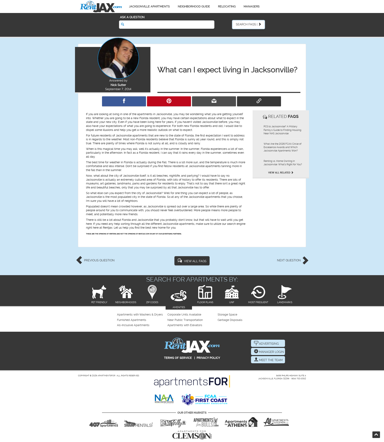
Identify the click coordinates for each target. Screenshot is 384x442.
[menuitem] (141, 314)
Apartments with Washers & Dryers (140, 314)
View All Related (279, 172)
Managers (252, 6)
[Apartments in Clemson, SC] (192, 435)
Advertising (268, 343)
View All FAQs (195, 261)
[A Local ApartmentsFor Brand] (192, 381)
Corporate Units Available (184, 314)
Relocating (227, 6)
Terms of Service (178, 358)
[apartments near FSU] (173, 422)
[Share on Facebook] (124, 101)
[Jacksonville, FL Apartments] (101, 6)
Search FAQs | (247, 24)
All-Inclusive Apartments (133, 325)
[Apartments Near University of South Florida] (206, 422)
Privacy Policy (208, 358)
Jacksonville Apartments (149, 6)
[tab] (99, 295)
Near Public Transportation (185, 320)
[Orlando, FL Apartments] (103, 422)
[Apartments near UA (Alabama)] (276, 422)
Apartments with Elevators (184, 325)
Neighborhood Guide (194, 6)
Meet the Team (270, 360)
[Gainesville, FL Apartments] (138, 422)
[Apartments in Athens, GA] (241, 422)
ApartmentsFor (106, 375)
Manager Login (271, 352)
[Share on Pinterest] (169, 101)
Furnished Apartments (131, 320)
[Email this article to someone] (214, 101)
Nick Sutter (118, 85)
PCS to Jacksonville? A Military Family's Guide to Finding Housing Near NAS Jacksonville (282, 130)
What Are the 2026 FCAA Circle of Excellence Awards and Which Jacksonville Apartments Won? (282, 147)
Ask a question (132, 17)
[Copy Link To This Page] (259, 101)
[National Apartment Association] (164, 399)
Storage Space (227, 314)
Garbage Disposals (230, 320)
